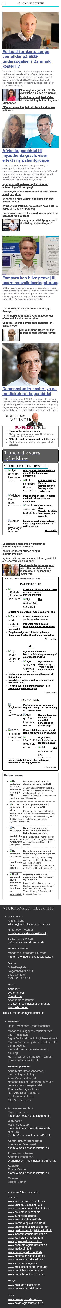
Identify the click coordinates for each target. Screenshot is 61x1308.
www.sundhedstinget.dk (22, 1263)
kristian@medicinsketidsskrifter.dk (29, 924)
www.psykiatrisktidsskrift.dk (25, 1241)
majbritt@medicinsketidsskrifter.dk (29, 1128)
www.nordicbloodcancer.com (25, 1270)
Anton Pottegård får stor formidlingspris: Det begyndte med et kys (47, 486)
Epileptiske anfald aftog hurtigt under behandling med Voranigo (24, 545)
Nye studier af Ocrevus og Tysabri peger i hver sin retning (46, 665)
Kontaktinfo (15, 996)
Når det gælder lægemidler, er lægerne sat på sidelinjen (31, 443)
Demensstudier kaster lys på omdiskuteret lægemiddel (29, 391)
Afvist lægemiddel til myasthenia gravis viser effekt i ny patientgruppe (25, 155)
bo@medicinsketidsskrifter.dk (26, 942)
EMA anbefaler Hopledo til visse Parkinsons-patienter (28, 108)
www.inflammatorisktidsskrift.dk (27, 1234)
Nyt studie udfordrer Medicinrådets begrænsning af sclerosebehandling (40, 654)
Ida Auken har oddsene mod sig (24, 430)
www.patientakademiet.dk (24, 1212)
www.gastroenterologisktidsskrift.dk (30, 1230)
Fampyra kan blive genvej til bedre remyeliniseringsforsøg (30, 280)
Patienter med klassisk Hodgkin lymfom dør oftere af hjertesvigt (31, 626)
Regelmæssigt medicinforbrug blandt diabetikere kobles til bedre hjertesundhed (31, 633)
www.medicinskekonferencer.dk (27, 1266)
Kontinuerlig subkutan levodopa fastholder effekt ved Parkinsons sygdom (27, 317)
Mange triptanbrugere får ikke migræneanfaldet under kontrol (38, 331)
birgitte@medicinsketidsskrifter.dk (29, 1003)
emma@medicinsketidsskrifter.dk (28, 1173)
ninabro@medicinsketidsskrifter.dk (29, 1135)
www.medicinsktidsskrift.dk (24, 1219)
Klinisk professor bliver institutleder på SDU (35, 805)
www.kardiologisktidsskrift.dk (25, 1237)
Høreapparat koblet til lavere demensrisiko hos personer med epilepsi (30, 214)
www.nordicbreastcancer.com (26, 1274)
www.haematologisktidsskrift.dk (27, 1245)
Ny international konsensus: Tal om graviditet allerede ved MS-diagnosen (29, 559)
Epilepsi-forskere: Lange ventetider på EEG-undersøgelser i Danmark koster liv (26, 58)
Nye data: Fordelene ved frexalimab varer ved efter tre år (30, 681)
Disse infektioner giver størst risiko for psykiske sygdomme (39, 731)
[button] (3, 3)
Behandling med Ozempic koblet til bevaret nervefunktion (27, 200)
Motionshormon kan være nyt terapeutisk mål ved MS (30, 675)
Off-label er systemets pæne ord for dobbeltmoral (33, 439)
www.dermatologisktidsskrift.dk (27, 1223)
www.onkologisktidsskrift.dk (25, 1204)
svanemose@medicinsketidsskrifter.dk (32, 1160)
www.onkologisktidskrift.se (24, 1284)
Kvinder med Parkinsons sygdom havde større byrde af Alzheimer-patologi (30, 207)
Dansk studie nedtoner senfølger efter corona (35, 618)
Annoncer (14, 989)
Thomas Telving (18, 1089)
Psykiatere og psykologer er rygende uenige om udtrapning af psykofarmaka (40, 707)
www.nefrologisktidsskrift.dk (25, 1252)
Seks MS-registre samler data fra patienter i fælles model (27, 324)
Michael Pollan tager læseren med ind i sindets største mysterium (39, 498)
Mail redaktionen (18, 1007)
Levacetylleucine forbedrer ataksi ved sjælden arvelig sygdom (29, 193)
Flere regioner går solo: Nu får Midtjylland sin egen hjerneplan (38, 91)
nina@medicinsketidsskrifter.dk (27, 933)
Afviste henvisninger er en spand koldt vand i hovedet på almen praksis (31, 435)
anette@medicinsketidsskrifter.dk (28, 1148)
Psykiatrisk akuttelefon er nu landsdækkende (47, 740)
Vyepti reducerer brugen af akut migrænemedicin (21, 552)
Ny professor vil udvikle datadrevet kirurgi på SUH (37, 782)
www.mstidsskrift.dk (20, 1248)
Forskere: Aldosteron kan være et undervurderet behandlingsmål (40, 592)
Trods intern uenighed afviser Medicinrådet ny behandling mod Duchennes (30, 100)
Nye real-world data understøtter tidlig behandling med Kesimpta (29, 687)
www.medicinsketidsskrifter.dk (26, 1201)
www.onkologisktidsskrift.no (25, 1299)
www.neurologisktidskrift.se (25, 1288)
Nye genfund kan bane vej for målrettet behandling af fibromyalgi (25, 185)
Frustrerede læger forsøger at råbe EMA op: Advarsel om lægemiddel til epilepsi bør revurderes (37, 569)
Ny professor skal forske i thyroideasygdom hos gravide (39, 852)
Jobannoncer (16, 992)
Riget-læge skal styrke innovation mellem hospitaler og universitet (38, 877)
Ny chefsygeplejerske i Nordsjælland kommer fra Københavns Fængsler (36, 830)
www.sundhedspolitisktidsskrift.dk (28, 1208)
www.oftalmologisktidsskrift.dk (26, 1255)
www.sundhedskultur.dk (22, 1215)
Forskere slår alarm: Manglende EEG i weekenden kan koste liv (47, 511)
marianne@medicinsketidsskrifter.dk (30, 956)
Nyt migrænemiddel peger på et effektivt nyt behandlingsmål (38, 221)
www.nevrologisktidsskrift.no (25, 1303)
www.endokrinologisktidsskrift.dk (28, 1226)
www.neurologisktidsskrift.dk (25, 1259)
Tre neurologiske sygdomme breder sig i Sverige (26, 310)
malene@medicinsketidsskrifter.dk (29, 1115)
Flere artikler (51, 530)
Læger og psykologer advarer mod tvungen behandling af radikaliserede (39, 523)
